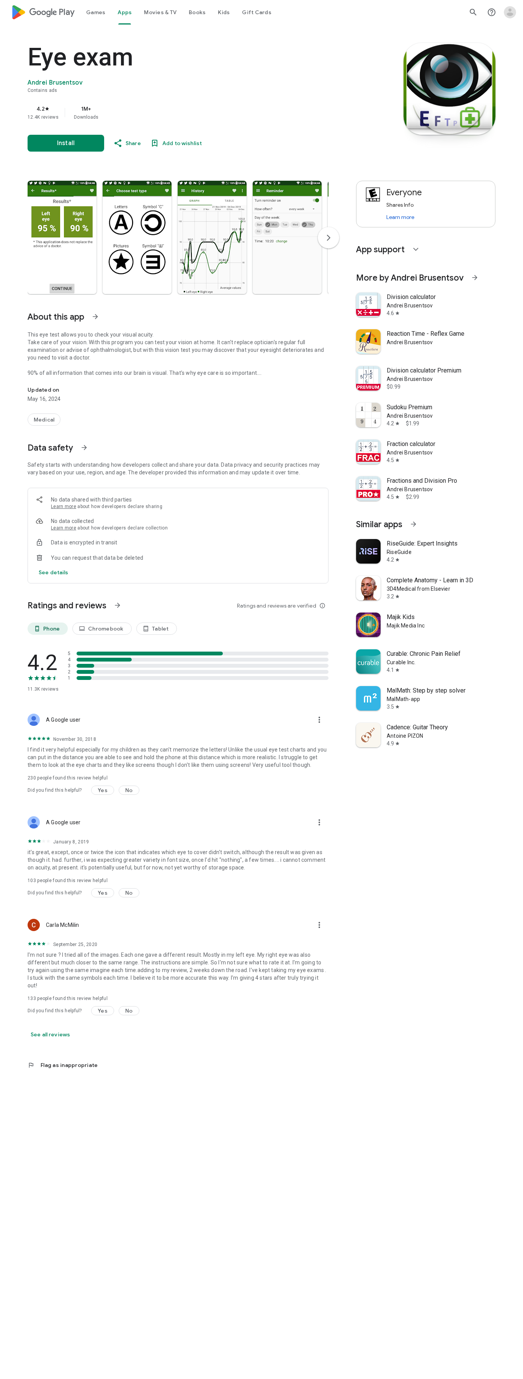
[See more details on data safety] (54, 572)
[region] (181, 112)
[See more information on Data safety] (84, 447)
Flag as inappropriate (63, 1065)
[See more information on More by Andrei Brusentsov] (475, 277)
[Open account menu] (510, 12)
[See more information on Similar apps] (413, 524)
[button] (62, 237)
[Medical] (44, 419)
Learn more (63, 506)
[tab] (95, 12)
